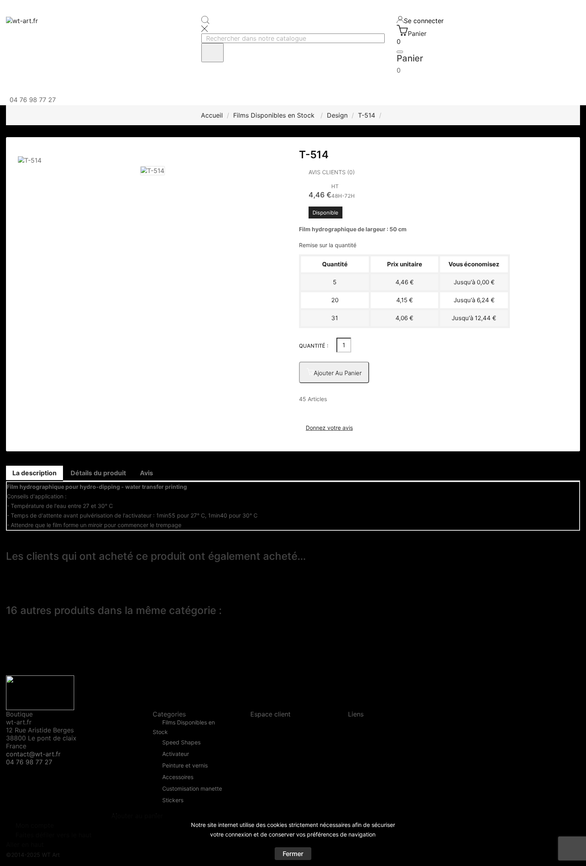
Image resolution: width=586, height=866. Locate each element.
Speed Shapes (181, 742)
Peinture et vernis (185, 765)
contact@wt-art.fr (33, 754)
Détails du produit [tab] (98, 473)
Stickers (172, 800)
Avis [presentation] (146, 473)
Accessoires (177, 776)
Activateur (175, 753)
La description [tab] (34, 473)
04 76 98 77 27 (29, 762)
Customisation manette (192, 788)
